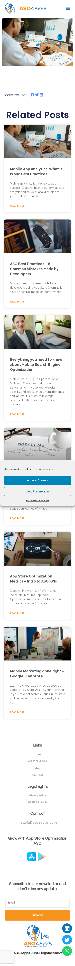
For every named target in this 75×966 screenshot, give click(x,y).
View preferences (38, 491)
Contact (37, 774)
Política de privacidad (37, 500)
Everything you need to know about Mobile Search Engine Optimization (36, 364)
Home (38, 754)
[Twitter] (67, 940)
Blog (37, 768)
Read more (17, 206)
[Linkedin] (67, 928)
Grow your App (37, 760)
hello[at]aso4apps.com (37, 822)
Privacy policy (37, 795)
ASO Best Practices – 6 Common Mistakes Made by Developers (34, 269)
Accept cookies (37, 480)
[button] (67, 8)
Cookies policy (37, 801)
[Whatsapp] (67, 951)
